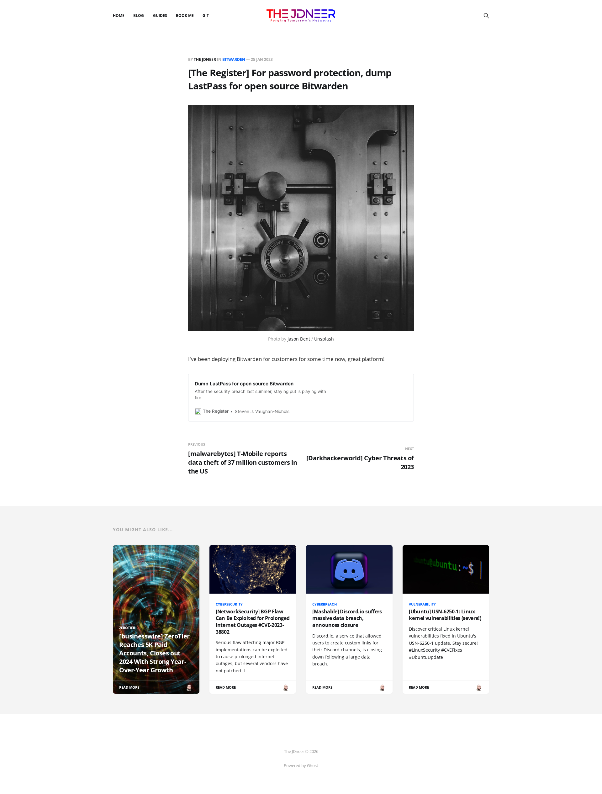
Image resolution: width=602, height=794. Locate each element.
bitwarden (233, 59)
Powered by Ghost (301, 765)
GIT (206, 15)
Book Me (185, 15)
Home (118, 15)
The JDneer (205, 59)
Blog (138, 15)
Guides (160, 15)
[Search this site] (486, 15)
